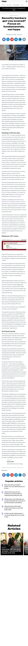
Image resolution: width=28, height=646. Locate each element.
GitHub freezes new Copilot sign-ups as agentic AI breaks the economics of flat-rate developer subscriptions (14, 500)
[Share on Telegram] (20, 475)
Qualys (4, 66)
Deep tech (8, 4)
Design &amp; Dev (14, 15)
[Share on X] (8, 475)
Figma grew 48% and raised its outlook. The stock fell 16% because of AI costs (14, 486)
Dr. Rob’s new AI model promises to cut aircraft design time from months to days (14, 515)
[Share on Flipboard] (12, 475)
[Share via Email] (24, 475)
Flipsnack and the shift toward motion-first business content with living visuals (13, 508)
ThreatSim (6, 271)
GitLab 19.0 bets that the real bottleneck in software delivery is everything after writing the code (13, 493)
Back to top (4, 470)
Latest (3, 4)
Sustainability (16, 4)
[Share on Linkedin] (16, 475)
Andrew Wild (10, 461)
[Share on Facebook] (4, 475)
